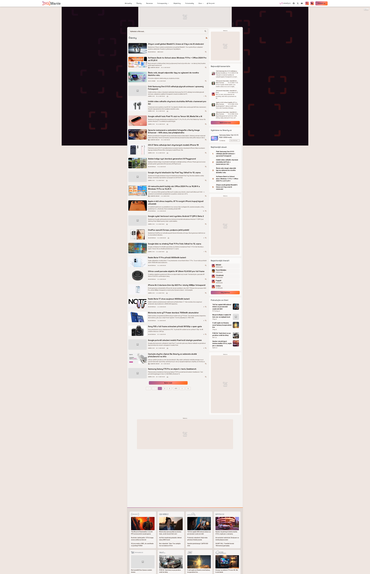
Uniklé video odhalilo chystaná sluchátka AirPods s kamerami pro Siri (177, 102)
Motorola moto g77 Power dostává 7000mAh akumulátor (173, 312)
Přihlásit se (321, 3)
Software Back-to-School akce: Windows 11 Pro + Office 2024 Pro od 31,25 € (177, 59)
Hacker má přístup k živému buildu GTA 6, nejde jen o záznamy (222, 343)
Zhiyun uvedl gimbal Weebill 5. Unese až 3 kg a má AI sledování (176, 44)
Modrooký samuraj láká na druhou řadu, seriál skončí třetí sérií (170, 533)
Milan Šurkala (152, 52)
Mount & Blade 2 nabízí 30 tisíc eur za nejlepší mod (221, 316)
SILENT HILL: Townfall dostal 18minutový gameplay (224, 544)
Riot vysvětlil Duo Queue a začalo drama (141, 571)
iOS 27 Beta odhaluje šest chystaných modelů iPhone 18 (173, 145)
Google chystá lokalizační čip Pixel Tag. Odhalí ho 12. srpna (174, 172)
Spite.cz (214, 347)
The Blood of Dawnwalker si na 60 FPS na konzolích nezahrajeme (141, 533)
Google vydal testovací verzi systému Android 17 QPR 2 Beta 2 (176, 216)
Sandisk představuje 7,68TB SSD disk (197, 544)
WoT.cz (214, 337)
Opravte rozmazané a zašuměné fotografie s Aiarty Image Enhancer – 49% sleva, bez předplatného (174, 131)
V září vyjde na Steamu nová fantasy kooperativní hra (221, 325)
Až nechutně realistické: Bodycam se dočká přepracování (227, 539)
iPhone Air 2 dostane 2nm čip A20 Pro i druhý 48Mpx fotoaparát (177, 285)
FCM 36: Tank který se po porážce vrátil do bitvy (221, 334)
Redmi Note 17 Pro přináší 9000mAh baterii (167, 257)
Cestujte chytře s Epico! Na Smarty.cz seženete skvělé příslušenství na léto (172, 355)
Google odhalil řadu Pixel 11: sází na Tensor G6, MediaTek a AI (175, 116)
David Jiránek (151, 81)
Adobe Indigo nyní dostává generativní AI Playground (172, 159)
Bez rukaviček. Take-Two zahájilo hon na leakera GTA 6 (170, 544)
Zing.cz (214, 319)
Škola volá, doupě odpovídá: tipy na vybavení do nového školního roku (173, 74)
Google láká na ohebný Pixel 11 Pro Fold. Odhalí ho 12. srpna (174, 244)
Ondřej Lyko (151, 96)
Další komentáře (225, 123)
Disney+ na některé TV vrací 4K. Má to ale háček (226, 571)
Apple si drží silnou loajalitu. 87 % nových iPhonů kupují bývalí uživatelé (176, 202)
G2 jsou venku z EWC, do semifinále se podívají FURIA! (142, 544)
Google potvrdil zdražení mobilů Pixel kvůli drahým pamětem (175, 340)
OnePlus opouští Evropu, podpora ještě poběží (168, 230)
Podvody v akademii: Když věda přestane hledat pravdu (197, 539)
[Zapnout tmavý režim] (312, 3)
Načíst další (168, 383)
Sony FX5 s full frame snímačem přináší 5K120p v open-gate (175, 326)
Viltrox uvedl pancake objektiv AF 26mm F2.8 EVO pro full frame (176, 271)
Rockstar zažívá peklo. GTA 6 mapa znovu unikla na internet (142, 539)
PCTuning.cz (216, 311)
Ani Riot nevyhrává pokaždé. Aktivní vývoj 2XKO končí (170, 539)
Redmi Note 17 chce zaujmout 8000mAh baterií (169, 299)
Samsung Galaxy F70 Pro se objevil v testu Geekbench (172, 369)
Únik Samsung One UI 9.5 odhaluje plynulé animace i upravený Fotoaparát (176, 87)
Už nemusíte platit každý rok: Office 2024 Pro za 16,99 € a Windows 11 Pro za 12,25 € (174, 187)
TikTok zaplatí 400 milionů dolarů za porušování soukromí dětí (221, 307)
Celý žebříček (225, 292)
